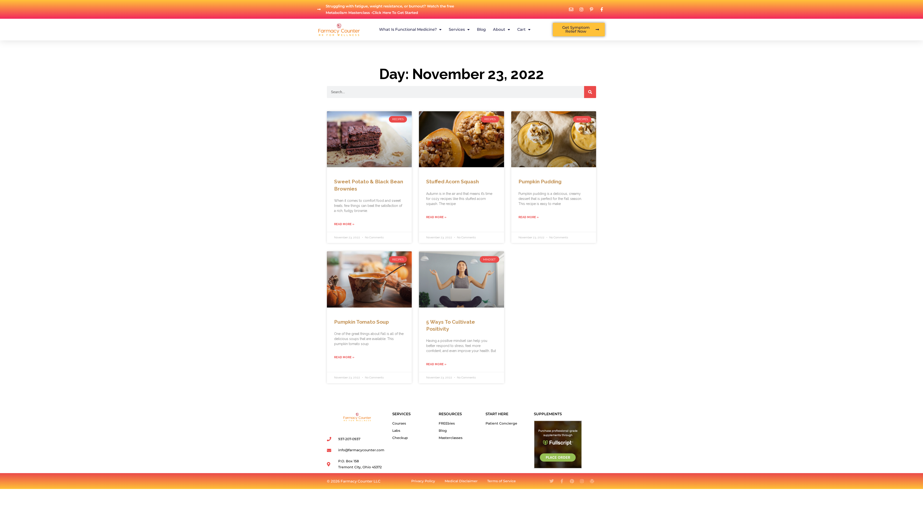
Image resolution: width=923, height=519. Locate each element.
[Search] (590, 92)
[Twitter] (551, 481)
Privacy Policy (423, 481)
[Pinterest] (572, 481)
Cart (521, 29)
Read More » (344, 224)
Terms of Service (501, 481)
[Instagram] (582, 481)
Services (457, 29)
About (499, 29)
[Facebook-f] (562, 481)
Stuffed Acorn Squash (452, 182)
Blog (481, 29)
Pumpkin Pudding (539, 182)
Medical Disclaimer (461, 481)
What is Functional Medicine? (408, 29)
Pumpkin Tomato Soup (361, 322)
